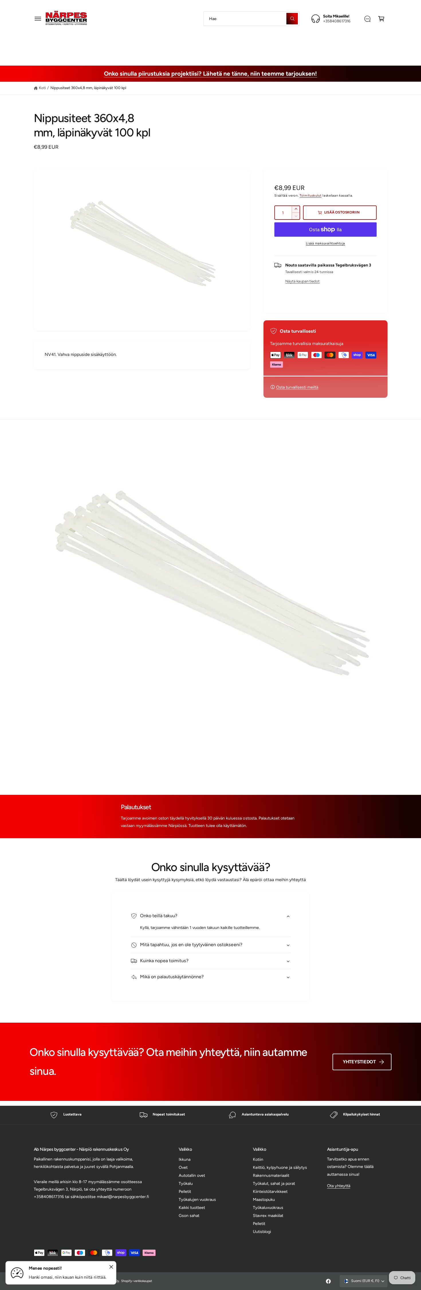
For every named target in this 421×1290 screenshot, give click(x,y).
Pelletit (185, 1191)
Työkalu (186, 1183)
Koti (42, 87)
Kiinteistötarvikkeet (267, 44)
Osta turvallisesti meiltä (297, 387)
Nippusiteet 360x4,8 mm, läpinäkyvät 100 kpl (88, 87)
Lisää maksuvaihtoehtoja (325, 243)
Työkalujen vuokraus (197, 1199)
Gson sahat (189, 1215)
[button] (38, 18)
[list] (210, 1115)
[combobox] (251, 18)
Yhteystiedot (359, 1061)
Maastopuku (311, 44)
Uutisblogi (262, 1231)
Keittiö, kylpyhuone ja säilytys (280, 1167)
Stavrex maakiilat (268, 1215)
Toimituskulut (311, 195)
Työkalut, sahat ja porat (212, 44)
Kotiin (258, 1159)
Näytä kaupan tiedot (302, 281)
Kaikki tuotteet (192, 1207)
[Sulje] (111, 1267)
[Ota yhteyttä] (367, 18)
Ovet (183, 1167)
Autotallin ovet (192, 1175)
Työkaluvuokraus (268, 1207)
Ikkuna (184, 1159)
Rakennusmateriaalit (156, 44)
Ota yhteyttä (338, 1185)
